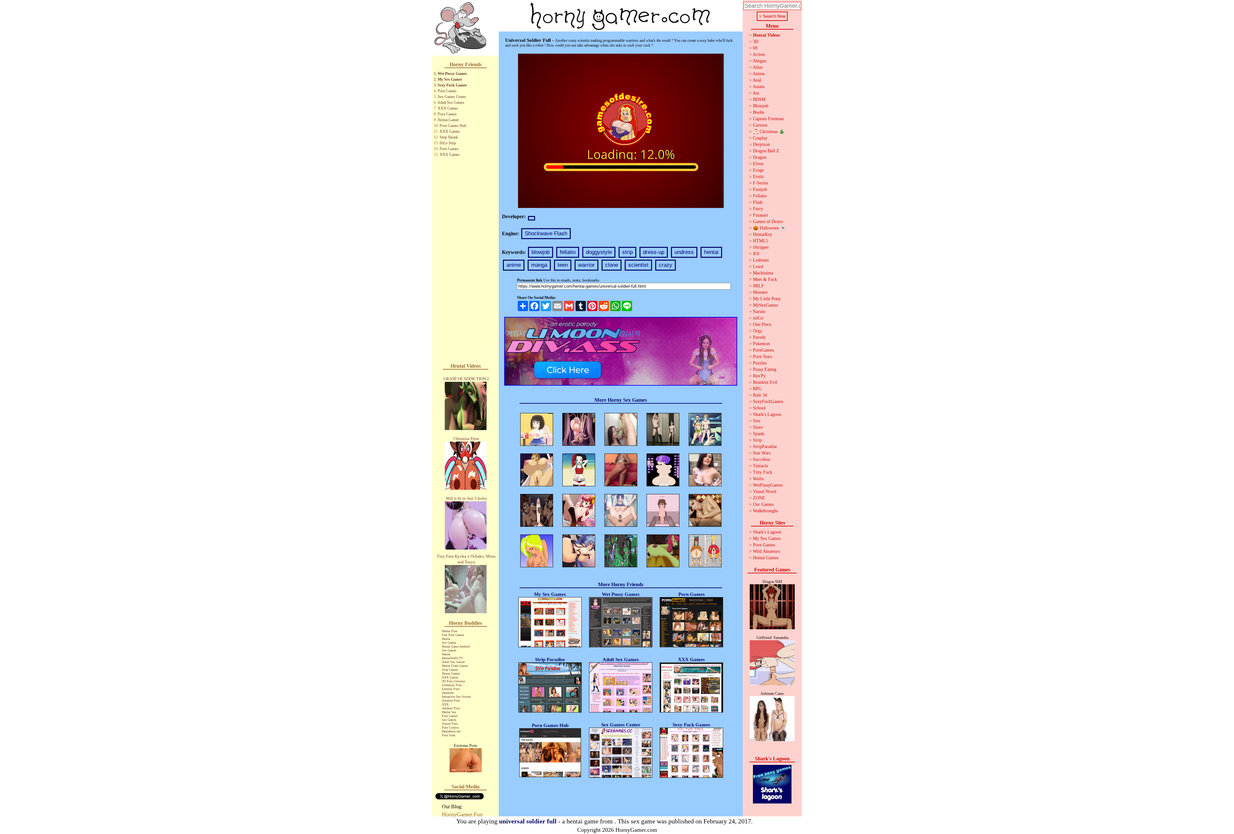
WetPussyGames (767, 485)
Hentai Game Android (456, 646)
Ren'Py (759, 375)
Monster (760, 292)
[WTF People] (466, 770)
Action (759, 54)
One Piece (762, 324)
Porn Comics (450, 727)
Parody (759, 337)
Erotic (758, 176)
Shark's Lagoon (767, 414)
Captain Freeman (768, 118)
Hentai (446, 639)
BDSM (759, 99)
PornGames (763, 350)
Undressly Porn (452, 685)
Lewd (758, 266)
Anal (757, 80)
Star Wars (762, 453)
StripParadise (765, 446)
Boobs (758, 112)
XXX (445, 704)
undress (684, 252)
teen (563, 265)
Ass (756, 93)
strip (627, 252)
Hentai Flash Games (455, 666)
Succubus (761, 459)
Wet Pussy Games (452, 73)
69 (755, 48)
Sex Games (449, 642)
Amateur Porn (451, 700)
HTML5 (760, 240)
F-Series (760, 183)
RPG (757, 388)
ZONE (759, 498)
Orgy (757, 330)
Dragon (759, 157)
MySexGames (765, 305)
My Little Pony (767, 298)
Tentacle (760, 465)
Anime (759, 73)
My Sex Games (450, 79)
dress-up (653, 252)
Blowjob (760, 105)
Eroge (758, 170)
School (759, 408)
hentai (711, 252)
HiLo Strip (448, 143)
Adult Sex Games (450, 102)
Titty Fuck (762, 472)
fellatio (568, 252)
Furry (758, 208)
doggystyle (599, 252)
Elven (758, 163)
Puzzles (759, 363)
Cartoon (760, 125)
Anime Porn (450, 723)
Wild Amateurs (766, 551)
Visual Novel (764, 491)
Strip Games (450, 669)
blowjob (541, 252)
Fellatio (760, 195)
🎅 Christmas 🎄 (768, 131)
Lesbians (761, 260)
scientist (638, 265)
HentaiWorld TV (452, 658)
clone (611, 265)
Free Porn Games (453, 635)
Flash (758, 202)
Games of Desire (768, 221)
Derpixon (761, 144)
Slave (758, 427)
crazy (665, 265)
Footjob (760, 189)
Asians (759, 86)
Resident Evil (765, 382)
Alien (758, 67)
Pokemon (761, 343)
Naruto (759, 311)
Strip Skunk (449, 137)
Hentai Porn (449, 631)
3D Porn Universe (453, 681)
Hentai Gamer (448, 120)
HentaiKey (762, 234)
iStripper (761, 247)
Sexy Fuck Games (452, 85)
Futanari (760, 215)
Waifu (758, 478)
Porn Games (447, 91)
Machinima (763, 273)
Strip (757, 440)
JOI (756, 253)
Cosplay (760, 138)
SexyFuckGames (768, 401)
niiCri (758, 318)
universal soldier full (528, 821)
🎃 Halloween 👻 (769, 228)
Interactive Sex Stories (456, 696)
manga (539, 265)
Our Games (763, 504)
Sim (756, 420)
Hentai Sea (449, 712)
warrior (586, 265)
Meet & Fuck (765, 279)
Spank (758, 433)
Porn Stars (448, 735)
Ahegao (759, 60)
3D (755, 41)
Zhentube (448, 693)
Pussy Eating (764, 369)
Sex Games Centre (452, 96)
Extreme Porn (451, 689)
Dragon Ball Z (766, 150)
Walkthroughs (765, 510)
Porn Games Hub (453, 125)
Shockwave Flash (546, 233)
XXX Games (448, 108)
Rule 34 (760, 395)
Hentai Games (451, 673)
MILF (758, 285)
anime (513, 265)
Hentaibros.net (451, 731)
